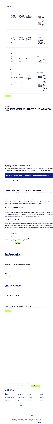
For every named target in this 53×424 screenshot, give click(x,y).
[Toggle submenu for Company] (10, 69)
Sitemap (32, 415)
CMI (18, 400)
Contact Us (30, 397)
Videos (41, 400)
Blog (5, 106)
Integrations (20, 405)
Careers (29, 400)
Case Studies (42, 397)
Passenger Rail (7, 400)
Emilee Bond (8, 110)
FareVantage (20, 402)
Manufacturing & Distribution (9, 397)
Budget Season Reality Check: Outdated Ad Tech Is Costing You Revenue (17, 274)
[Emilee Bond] (8, 233)
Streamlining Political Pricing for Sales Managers (13, 295)
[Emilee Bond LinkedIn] (11, 236)
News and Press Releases (32, 402)
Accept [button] (39, 422)
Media (8, 106)
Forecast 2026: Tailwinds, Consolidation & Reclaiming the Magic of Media (17, 264)
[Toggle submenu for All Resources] (11, 53)
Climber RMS (20, 403)
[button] (5, 393)
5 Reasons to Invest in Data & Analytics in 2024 (13, 285)
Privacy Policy (30, 420)
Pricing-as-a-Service (21, 397)
